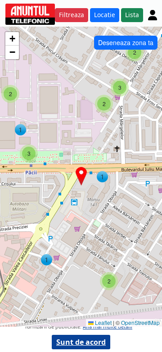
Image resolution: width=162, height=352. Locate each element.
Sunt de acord (81, 342)
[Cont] (152, 15)
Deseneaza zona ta (125, 42)
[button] (102, 176)
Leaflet (103, 322)
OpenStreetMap (140, 322)
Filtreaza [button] (71, 14)
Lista (132, 14)
